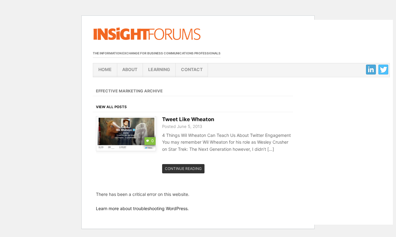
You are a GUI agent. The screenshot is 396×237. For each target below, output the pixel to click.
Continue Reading (183, 168)
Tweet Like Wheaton (188, 119)
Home (105, 69)
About (129, 69)
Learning (159, 69)
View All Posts (111, 107)
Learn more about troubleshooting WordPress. (142, 208)
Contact (192, 69)
